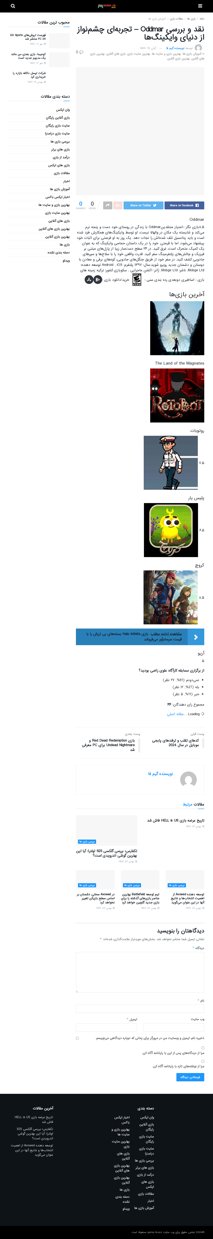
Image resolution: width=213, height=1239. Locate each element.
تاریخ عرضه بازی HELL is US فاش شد (175, 820)
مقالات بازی (176, 19)
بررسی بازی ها (87, 842)
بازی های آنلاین (116, 54)
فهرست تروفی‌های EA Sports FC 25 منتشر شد (28, 37)
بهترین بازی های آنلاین (54, 228)
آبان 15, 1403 (148, 48)
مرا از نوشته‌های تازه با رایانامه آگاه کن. (178, 1066)
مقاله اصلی (175, 714)
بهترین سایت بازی (138, 54)
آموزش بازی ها (157, 19)
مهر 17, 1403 (36, 44)
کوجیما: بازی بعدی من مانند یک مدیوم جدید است (28, 56)
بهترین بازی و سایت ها (166, 54)
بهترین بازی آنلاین (178, 58)
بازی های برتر (60, 149)
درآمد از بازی (61, 157)
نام (200, 1000)
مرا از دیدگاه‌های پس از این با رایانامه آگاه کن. (173, 1053)
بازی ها (191, 19)
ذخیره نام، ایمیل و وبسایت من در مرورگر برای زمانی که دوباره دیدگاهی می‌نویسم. (150, 1038)
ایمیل (131, 1019)
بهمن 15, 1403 (35, 82)
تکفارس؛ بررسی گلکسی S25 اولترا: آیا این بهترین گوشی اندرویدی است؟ (106, 853)
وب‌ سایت (197, 1019)
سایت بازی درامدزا (57, 133)
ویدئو (66, 260)
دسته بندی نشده (59, 252)
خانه (202, 19)
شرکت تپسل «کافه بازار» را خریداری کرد (29, 75)
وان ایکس (63, 109)
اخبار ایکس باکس (58, 197)
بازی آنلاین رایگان (58, 117)
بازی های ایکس (59, 165)
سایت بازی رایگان (58, 125)
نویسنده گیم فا (175, 48)
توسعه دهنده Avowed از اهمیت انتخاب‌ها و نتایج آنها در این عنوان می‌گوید (187, 898)
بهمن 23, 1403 (194, 826)
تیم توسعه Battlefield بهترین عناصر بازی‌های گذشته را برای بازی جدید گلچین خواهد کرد (140, 898)
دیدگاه (198, 948)
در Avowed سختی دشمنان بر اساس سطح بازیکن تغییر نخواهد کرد (96, 898)
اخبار (66, 181)
